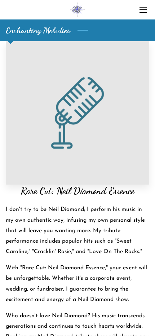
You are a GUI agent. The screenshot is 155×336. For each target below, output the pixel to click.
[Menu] (143, 10)
